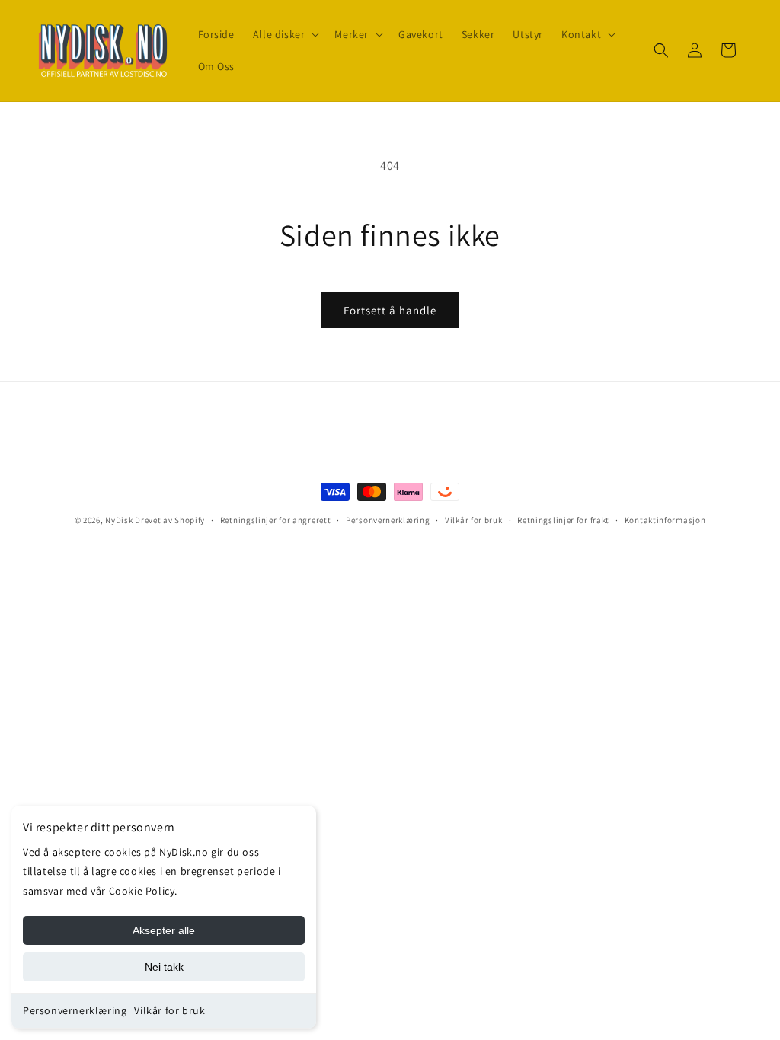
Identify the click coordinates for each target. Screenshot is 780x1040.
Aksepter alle (164, 930)
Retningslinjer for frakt (563, 520)
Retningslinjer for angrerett (275, 520)
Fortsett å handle (390, 310)
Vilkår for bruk (169, 1010)
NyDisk (119, 520)
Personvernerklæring (74, 1010)
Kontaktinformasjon (665, 520)
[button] (285, 34)
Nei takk (164, 967)
